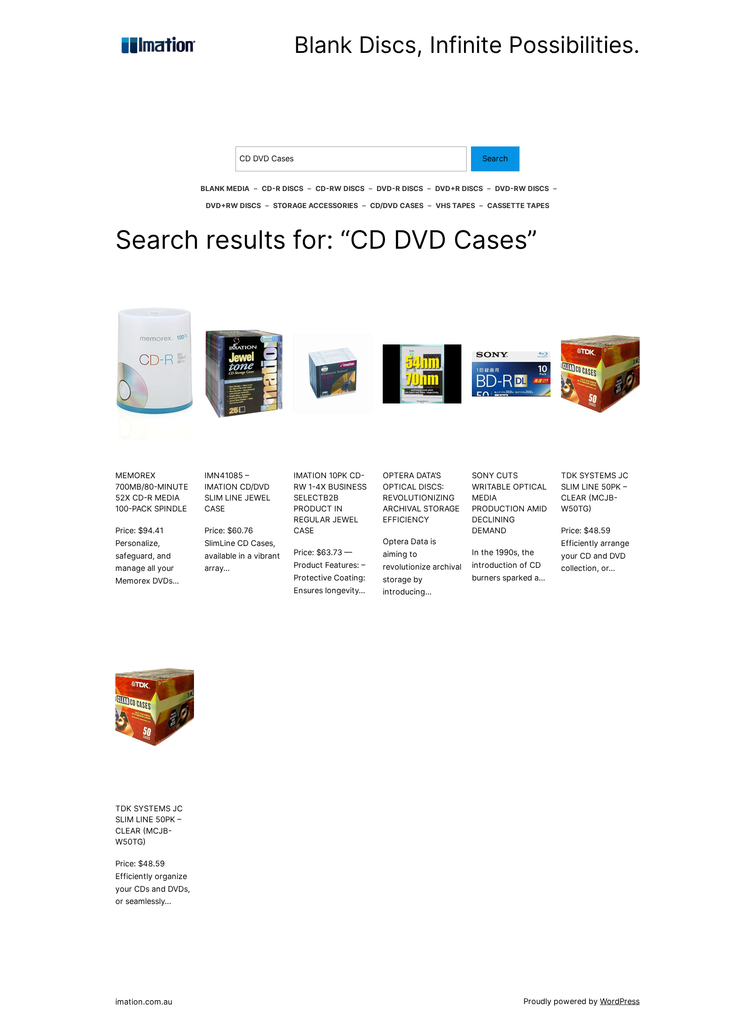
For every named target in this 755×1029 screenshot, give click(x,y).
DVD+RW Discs (233, 205)
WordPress (620, 1001)
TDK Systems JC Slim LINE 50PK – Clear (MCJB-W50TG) (594, 492)
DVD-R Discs (400, 188)
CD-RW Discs (339, 188)
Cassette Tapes (518, 205)
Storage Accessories (315, 205)
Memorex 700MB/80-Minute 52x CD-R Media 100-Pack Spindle (151, 492)
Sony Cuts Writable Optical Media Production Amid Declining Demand (509, 503)
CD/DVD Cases (396, 205)
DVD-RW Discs (522, 188)
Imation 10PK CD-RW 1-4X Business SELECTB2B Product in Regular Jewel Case (330, 503)
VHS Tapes (455, 205)
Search (495, 158)
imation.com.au (143, 1001)
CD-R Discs (282, 188)
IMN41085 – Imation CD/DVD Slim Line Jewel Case (237, 492)
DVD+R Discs (459, 188)
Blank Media (225, 188)
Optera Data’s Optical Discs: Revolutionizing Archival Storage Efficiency (421, 497)
